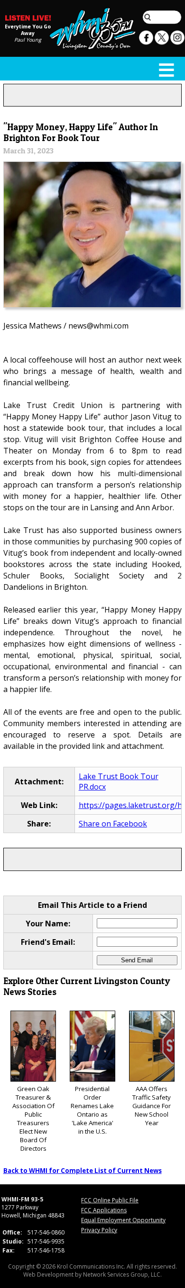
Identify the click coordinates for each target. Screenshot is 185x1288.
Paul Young (27, 39)
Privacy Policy (99, 1230)
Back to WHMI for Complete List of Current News (82, 1170)
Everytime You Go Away (28, 29)
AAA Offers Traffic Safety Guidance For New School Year (151, 1105)
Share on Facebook (113, 823)
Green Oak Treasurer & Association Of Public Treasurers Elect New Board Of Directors (33, 1118)
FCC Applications (104, 1210)
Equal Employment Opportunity (123, 1220)
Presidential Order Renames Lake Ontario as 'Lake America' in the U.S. (92, 1110)
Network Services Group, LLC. (122, 1274)
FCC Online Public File (110, 1200)
